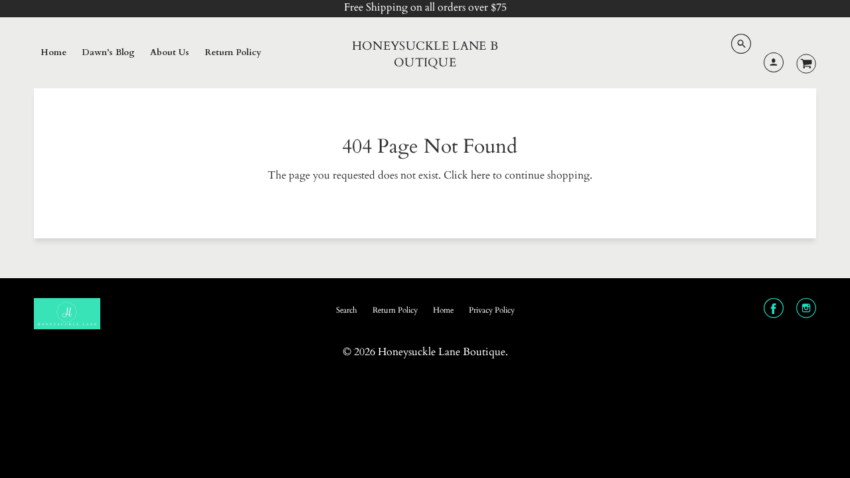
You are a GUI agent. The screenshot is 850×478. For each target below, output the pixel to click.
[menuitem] (53, 53)
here (480, 175)
